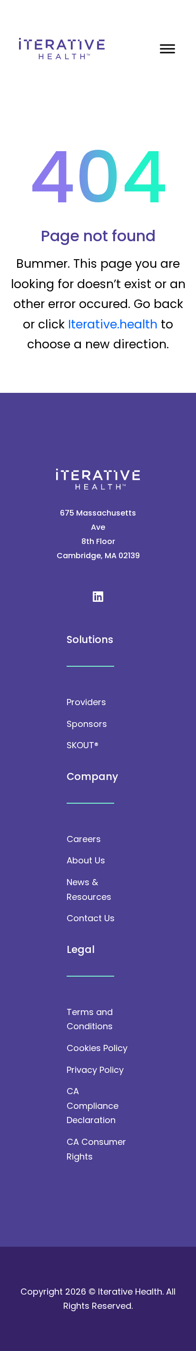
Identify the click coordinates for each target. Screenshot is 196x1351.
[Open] (167, 48)
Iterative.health (112, 324)
